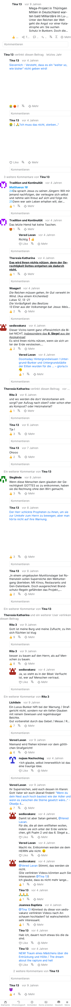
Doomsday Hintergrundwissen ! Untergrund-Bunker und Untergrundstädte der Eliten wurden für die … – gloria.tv (44, 362)
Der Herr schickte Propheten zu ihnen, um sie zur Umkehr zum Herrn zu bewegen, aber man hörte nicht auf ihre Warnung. (39, 515)
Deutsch (59, 1005)
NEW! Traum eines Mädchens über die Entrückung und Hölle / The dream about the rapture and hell (43, 956)
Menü (67, 1005)
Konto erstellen (46, 1005)
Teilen (28, 37)
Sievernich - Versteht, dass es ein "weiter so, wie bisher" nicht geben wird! (38, 66)
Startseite (5, 1005)
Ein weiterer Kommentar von (27, 471)
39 (37, 37)
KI (56, 36)
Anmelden (32, 1005)
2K (46, 37)
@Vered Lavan (28, 865)
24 (11, 191)
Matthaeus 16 (18, 187)
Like (15, 162)
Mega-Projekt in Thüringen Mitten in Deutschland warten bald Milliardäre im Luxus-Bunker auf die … (48, 12)
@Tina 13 (42, 876)
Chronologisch (18, 1005)
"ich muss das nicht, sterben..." (39, 124)
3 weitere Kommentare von (27, 177)
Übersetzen (50, 36)
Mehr (67, 37)
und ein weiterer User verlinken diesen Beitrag (35, 616)
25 (11, 201)
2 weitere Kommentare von (36, 971)
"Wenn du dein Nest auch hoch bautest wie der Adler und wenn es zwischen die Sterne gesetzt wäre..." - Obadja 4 (40, 798)
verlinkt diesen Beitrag (24, 54)
